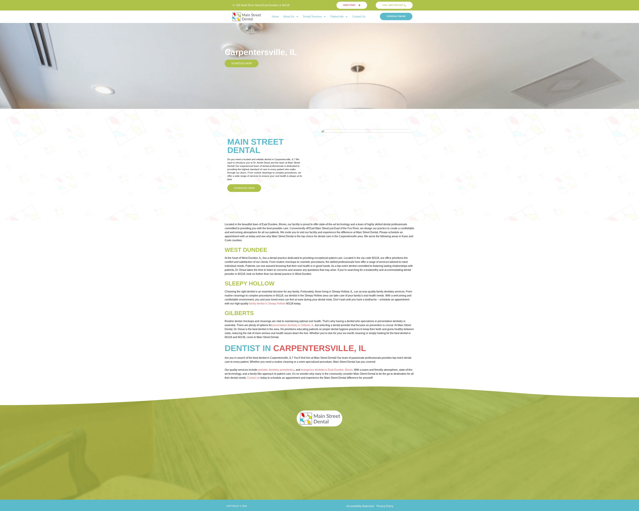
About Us (288, 16)
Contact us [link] (253, 377)
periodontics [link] (287, 369)
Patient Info (337, 16)
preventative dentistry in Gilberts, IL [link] (293, 325)
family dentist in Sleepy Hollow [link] (267, 303)
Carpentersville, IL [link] (319, 348)
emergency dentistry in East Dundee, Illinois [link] (327, 369)
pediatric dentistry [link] (268, 369)
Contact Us (358, 16)
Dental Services (312, 16)
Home (275, 16)
